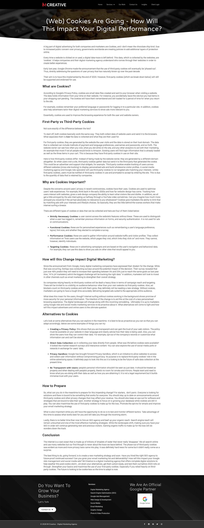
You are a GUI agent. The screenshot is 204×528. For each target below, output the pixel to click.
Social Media (95, 503)
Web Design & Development (101, 500)
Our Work (122, 5)
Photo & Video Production (100, 513)
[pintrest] (153, 524)
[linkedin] (148, 524)
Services (110, 5)
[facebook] (144, 524)
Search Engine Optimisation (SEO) (103, 493)
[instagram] (161, 524)
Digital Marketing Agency (100, 490)
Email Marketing (97, 507)
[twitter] (157, 524)
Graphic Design (96, 510)
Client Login (155, 5)
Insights (144, 5)
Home (100, 5)
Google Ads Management (100, 496)
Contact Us (133, 5)
